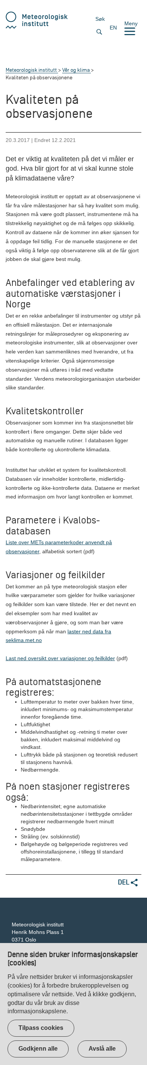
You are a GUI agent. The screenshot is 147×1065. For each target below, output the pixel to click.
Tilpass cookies (40, 1028)
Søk (100, 19)
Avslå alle (102, 1048)
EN (113, 28)
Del (124, 882)
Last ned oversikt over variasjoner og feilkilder (60, 658)
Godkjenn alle (38, 1048)
